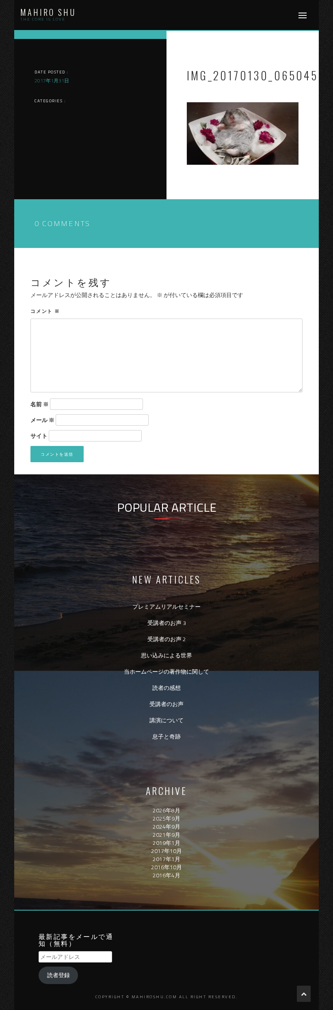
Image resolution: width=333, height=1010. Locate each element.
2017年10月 (166, 850)
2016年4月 (166, 875)
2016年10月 (166, 867)
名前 (39, 404)
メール (42, 420)
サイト (39, 436)
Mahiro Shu (48, 12)
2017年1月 (166, 859)
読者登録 (58, 975)
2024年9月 (166, 826)
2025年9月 (166, 818)
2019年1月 (166, 842)
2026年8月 (166, 810)
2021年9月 (166, 834)
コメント (45, 310)
